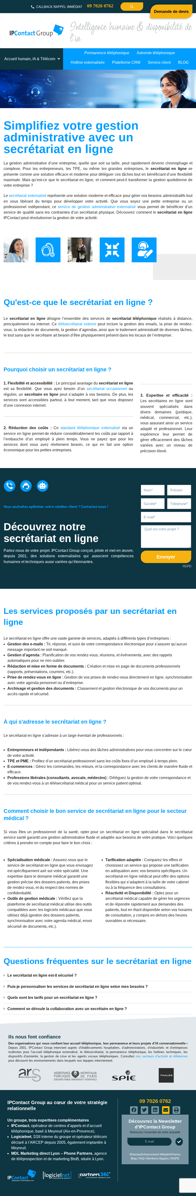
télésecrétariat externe (77, 324)
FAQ (141, 1158)
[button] (98, 975)
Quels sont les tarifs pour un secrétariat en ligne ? (52, 998)
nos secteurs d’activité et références (162, 1056)
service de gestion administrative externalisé (97, 207)
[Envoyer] (179, 1142)
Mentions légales (158, 1158)
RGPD (187, 566)
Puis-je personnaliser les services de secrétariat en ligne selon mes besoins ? (77, 987)
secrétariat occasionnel (107, 389)
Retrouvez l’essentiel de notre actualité (155, 1132)
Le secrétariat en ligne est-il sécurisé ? (42, 975)
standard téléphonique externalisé (90, 428)
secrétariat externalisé (27, 196)
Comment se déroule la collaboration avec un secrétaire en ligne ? (67, 1009)
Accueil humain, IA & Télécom (29, 59)
